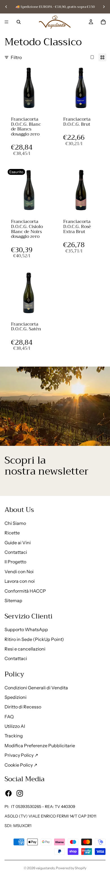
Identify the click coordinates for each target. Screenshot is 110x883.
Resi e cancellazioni (25, 649)
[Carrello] (103, 22)
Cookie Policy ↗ (21, 765)
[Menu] (6, 21)
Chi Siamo (15, 523)
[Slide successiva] (104, 7)
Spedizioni (16, 697)
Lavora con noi (20, 581)
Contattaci (16, 552)
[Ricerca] (18, 22)
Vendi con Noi (19, 571)
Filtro (16, 57)
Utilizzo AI (15, 726)
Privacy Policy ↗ (21, 755)
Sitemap (13, 600)
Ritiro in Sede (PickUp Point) (34, 639)
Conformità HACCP (25, 591)
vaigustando (45, 868)
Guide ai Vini (18, 542)
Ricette (12, 533)
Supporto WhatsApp (26, 629)
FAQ (9, 716)
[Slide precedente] (6, 7)
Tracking (14, 736)
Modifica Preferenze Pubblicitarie (40, 745)
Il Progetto (15, 561)
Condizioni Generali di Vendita (36, 687)
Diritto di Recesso (23, 707)
